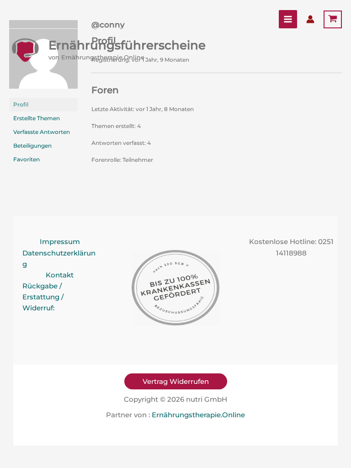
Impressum (60, 242)
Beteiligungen (32, 145)
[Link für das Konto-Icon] (310, 19)
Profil (20, 104)
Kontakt (60, 275)
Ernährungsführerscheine (127, 45)
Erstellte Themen (36, 118)
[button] (175, 381)
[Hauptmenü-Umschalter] (288, 19)
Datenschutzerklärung (59, 258)
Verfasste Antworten (41, 131)
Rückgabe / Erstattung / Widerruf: (43, 297)
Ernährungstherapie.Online (198, 415)
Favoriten (26, 159)
